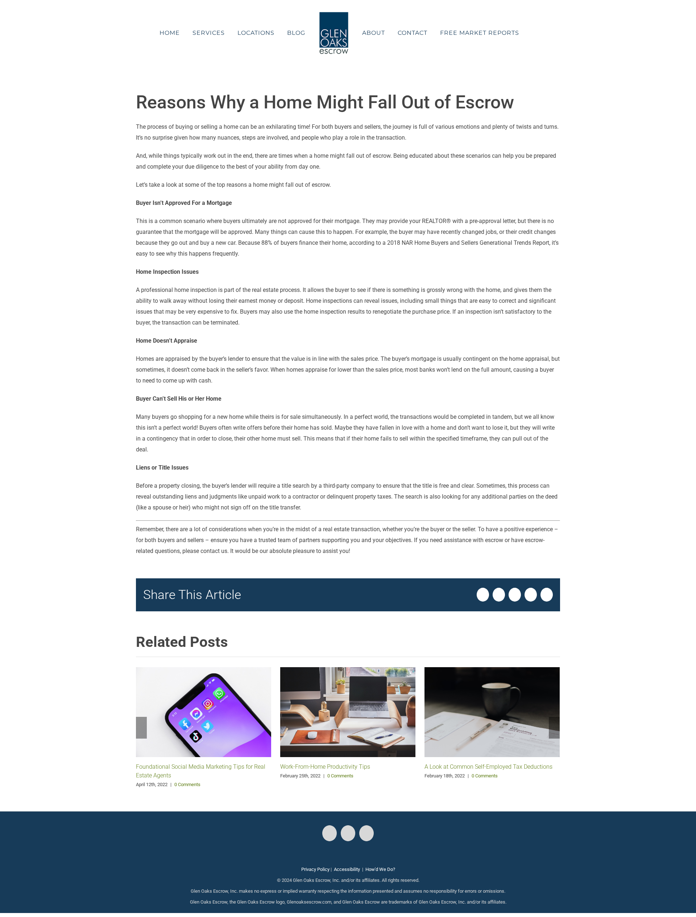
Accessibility (347, 869)
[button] (515, 33)
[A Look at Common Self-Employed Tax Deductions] (492, 711)
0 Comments (187, 784)
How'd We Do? (380, 869)
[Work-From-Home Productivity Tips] (347, 711)
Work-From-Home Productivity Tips (325, 766)
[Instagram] (348, 833)
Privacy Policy (315, 869)
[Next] (554, 728)
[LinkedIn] (366, 833)
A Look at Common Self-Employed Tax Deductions (488, 766)
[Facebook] (329, 833)
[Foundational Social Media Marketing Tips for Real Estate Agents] (203, 711)
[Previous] (141, 728)
